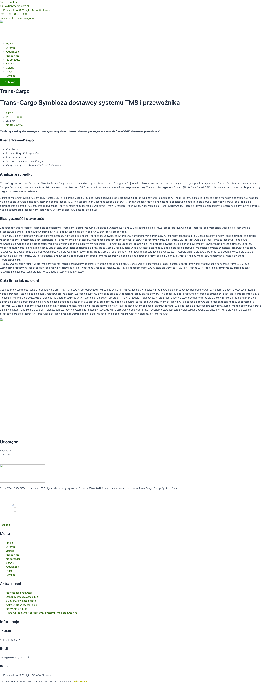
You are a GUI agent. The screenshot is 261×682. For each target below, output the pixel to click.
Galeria (10, 67)
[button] (130, 450)
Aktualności (12, 51)
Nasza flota (12, 55)
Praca (9, 71)
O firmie (10, 47)
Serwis (10, 63)
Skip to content (9, 1)
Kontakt (10, 75)
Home (9, 43)
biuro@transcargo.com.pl (14, 5)
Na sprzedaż (13, 59)
